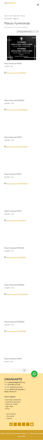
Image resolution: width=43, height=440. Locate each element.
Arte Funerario (14, 16)
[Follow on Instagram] (19, 424)
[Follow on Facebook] (15, 424)
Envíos (7, 409)
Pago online (9, 406)
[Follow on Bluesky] (27, 424)
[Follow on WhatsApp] (34, 374)
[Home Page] (13, 4)
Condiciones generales (12, 402)
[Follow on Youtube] (23, 424)
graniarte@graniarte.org (17, 382)
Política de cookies (11, 404)
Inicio (6, 16)
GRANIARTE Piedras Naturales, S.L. (17, 433)
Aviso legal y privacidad (13, 400)
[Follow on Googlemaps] (32, 424)
